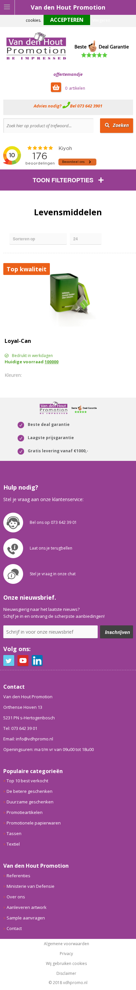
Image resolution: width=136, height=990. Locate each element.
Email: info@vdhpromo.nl (28, 739)
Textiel (13, 844)
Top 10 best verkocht (27, 781)
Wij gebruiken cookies (66, 964)
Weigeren (101, 20)
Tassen (14, 833)
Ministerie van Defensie (30, 886)
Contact (14, 928)
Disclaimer (66, 974)
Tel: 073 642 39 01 (20, 728)
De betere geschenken (29, 791)
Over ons (16, 897)
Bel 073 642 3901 (86, 106)
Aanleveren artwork (27, 907)
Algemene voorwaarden (66, 944)
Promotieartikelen (25, 812)
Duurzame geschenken (30, 802)
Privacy (66, 954)
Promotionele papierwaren (34, 823)
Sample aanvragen (26, 918)
